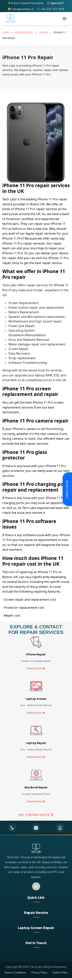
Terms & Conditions (15, 972)
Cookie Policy (60, 972)
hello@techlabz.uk (23, 9)
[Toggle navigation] (64, 19)
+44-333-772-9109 (52, 9)
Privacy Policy (39, 972)
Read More (35, 668)
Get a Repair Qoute (34, 815)
